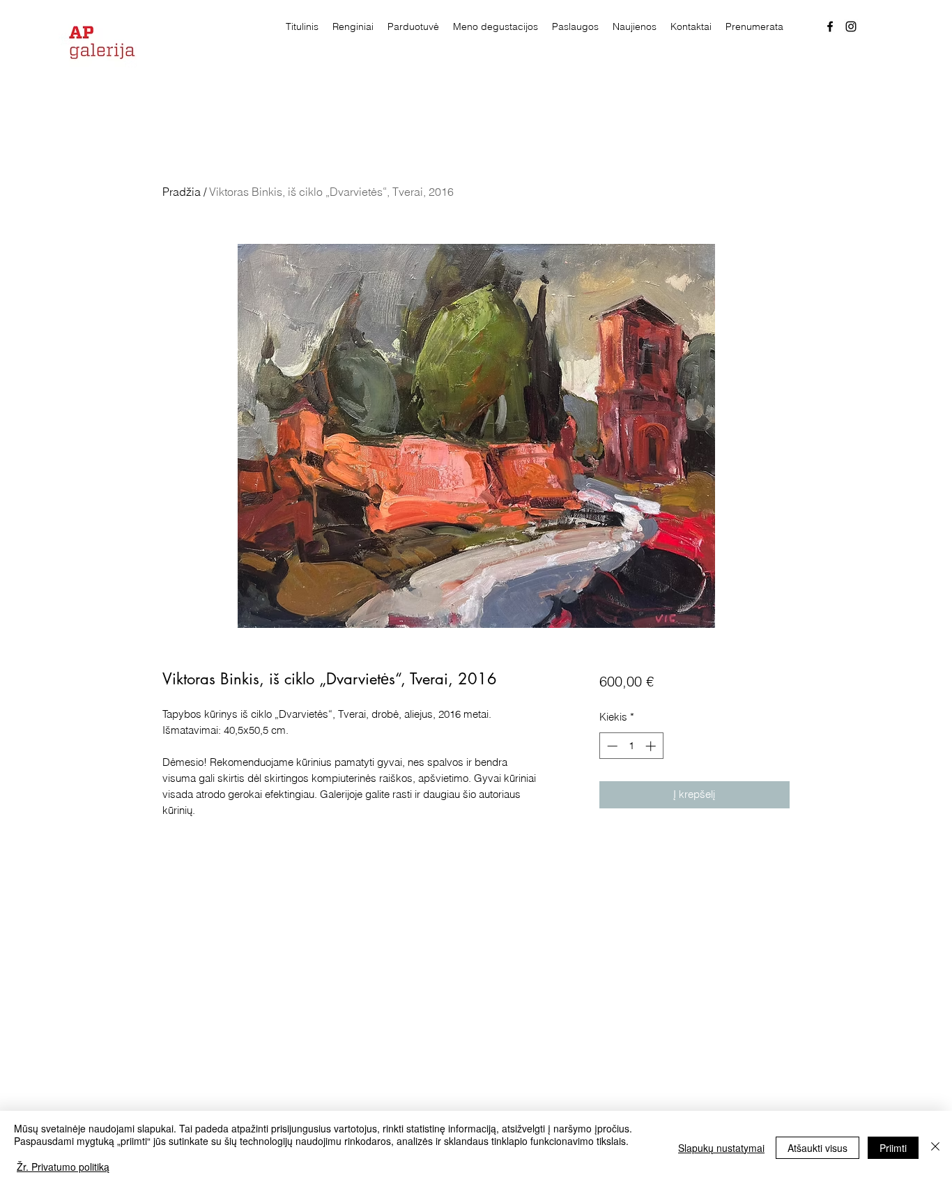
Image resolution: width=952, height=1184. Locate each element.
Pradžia (181, 192)
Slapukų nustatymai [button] (721, 1148)
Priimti (893, 1148)
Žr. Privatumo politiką (63, 1167)
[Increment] (652, 746)
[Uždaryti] (935, 1147)
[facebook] (830, 26)
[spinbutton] (631, 746)
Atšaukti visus (817, 1148)
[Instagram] (851, 26)
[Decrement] (610, 746)
